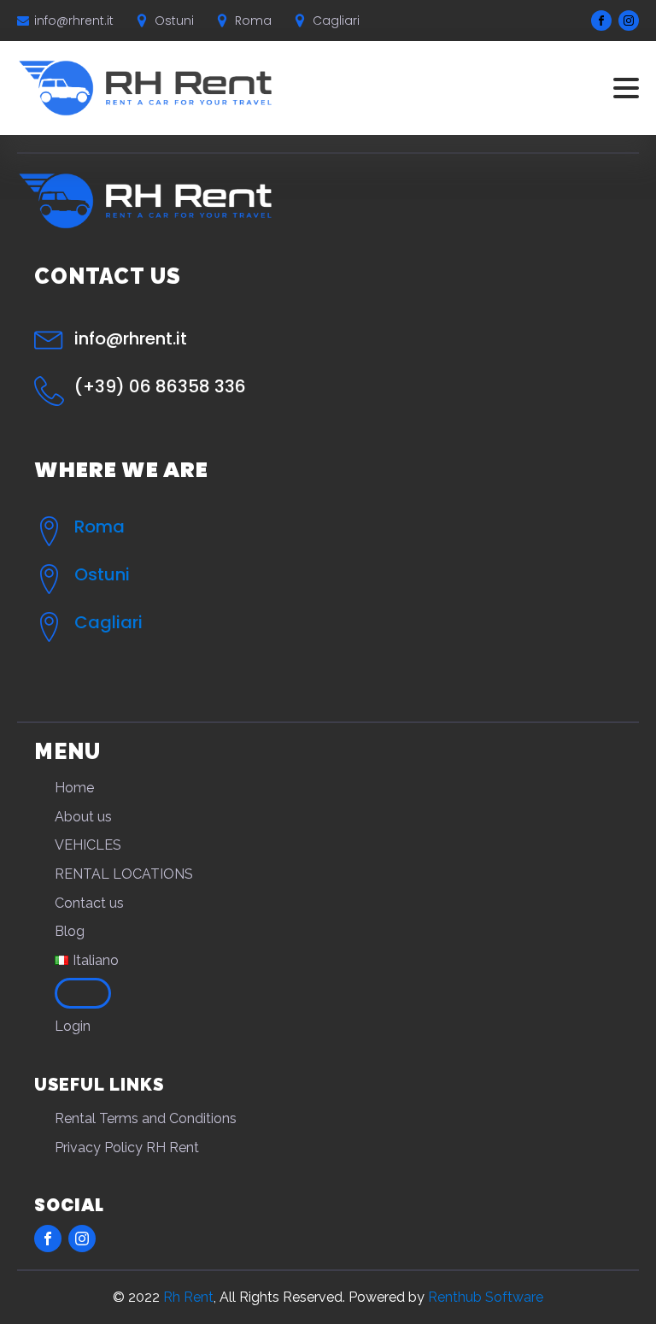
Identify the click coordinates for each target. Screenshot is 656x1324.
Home (74, 788)
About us (83, 817)
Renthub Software (485, 1297)
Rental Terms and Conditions (146, 1118)
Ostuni (102, 574)
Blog (70, 931)
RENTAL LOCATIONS (124, 874)
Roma (99, 526)
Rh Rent (188, 1297)
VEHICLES (88, 845)
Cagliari (108, 622)
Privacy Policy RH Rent (127, 1147)
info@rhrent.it (74, 20)
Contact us (89, 903)
